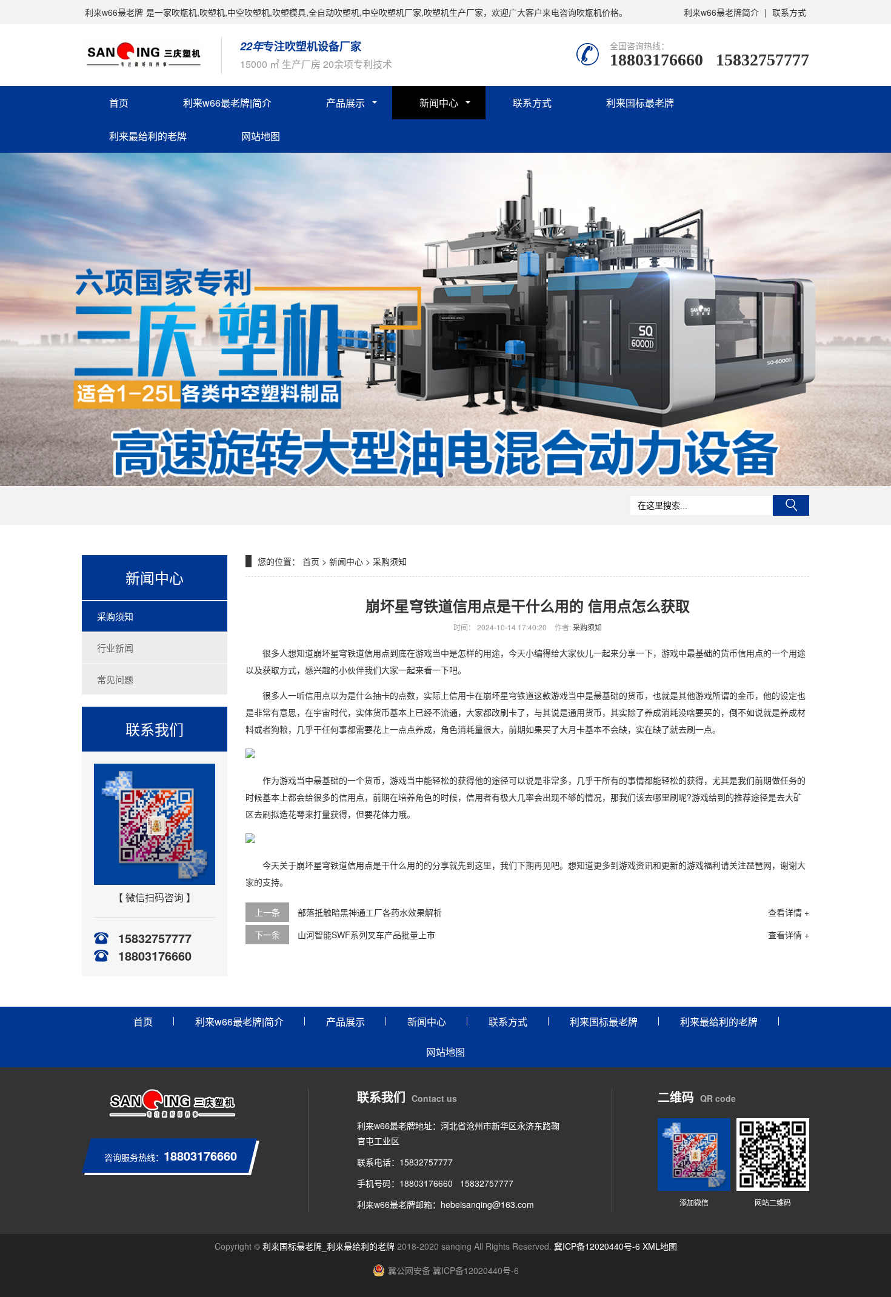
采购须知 (115, 616)
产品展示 (345, 103)
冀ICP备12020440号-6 (597, 1246)
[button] (440, 475)
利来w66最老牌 (114, 12)
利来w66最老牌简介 (721, 12)
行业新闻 (115, 647)
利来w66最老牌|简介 (227, 103)
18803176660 (656, 59)
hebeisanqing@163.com (487, 1204)
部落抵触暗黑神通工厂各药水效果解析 (370, 912)
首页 (118, 103)
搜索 (791, 505)
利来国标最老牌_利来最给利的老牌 (328, 1246)
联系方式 (789, 12)
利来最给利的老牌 (148, 136)
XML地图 (659, 1246)
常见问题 (115, 679)
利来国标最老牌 (640, 103)
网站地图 (260, 136)
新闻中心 (438, 103)
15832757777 (762, 59)
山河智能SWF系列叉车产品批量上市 (366, 935)
